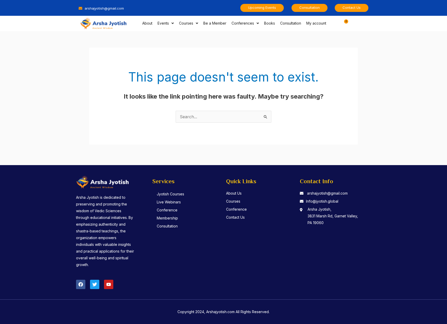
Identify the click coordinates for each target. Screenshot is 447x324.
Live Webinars (169, 202)
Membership (167, 218)
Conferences (243, 23)
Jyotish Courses (170, 194)
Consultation (290, 23)
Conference (167, 210)
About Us (234, 193)
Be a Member (214, 23)
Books (269, 23)
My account (316, 23)
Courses (186, 23)
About (147, 23)
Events (163, 23)
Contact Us (235, 217)
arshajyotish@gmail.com (327, 193)
